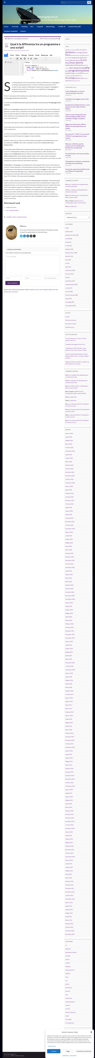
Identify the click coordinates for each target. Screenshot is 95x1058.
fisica (67, 55)
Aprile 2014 (68, 804)
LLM (66, 277)
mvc (71, 67)
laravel (83, 60)
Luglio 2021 (68, 571)
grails (83, 55)
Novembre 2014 (70, 779)
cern (77, 50)
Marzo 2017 (68, 708)
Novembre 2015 (70, 740)
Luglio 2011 (68, 906)
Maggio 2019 (69, 652)
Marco (6, 50)
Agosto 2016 (69, 715)
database (70, 52)
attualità (67, 238)
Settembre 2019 (70, 638)
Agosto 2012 (69, 860)
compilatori (9, 217)
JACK (67, 190)
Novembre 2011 (70, 892)
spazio (67, 298)
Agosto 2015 (69, 751)
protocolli (76, 73)
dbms (76, 52)
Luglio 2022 (68, 535)
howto (69, 57)
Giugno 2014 (69, 796)
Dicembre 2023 (69, 500)
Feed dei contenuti (70, 320)
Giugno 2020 (69, 610)
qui (58, 122)
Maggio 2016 (69, 722)
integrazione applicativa (79, 57)
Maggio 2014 (69, 800)
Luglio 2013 (68, 835)
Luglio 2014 (68, 793)
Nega (68, 1051)
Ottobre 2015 (69, 744)
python (81, 73)
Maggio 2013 (69, 842)
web (66, 80)
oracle (82, 68)
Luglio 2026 (68, 437)
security (72, 75)
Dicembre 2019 (69, 631)
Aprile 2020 (68, 617)
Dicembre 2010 (69, 930)
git (80, 55)
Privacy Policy (73, 1055)
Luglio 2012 (68, 863)
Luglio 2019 (68, 645)
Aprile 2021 (68, 578)
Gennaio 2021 (69, 588)
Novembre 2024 (70, 476)
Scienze (23, 31)
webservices (75, 80)
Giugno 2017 (69, 701)
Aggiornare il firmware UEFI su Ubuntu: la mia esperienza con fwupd (75, 126)
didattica (67, 256)
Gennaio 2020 (69, 627)
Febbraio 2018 (69, 691)
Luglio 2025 (68, 454)
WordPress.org (69, 327)
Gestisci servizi (52, 1046)
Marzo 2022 (68, 550)
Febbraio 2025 (69, 465)
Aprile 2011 (68, 916)
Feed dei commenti (70, 323)
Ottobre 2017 (69, 694)
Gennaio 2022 (69, 553)
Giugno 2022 (69, 539)
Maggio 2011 (69, 913)
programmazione (24, 50)
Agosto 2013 (69, 832)
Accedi (67, 316)
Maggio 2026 (69, 440)
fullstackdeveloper (75, 55)
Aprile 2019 (68, 655)
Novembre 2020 (70, 595)
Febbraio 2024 (69, 493)
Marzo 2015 (68, 765)
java (72, 60)
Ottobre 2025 (69, 447)
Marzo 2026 (68, 444)
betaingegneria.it (47, 17)
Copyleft (40, 26)
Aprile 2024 (68, 490)
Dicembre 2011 (69, 888)
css (86, 49)
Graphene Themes (19, 1055)
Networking (50, 26)
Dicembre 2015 (69, 737)
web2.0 (70, 80)
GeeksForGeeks (11, 207)
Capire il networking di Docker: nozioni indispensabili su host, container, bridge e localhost (76, 116)
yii (79, 80)
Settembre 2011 (70, 899)
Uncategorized (69, 305)
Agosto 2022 (69, 532)
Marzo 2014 (68, 807)
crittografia (82, 50)
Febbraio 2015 (69, 768)
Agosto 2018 (69, 673)
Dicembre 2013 (69, 818)
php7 (14, 217)
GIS (66, 263)
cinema (67, 242)
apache (67, 50)
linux (67, 63)
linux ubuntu (76, 62)
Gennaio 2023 (69, 518)
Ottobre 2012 (69, 853)
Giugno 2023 (69, 511)
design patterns (82, 52)
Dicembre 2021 (69, 557)
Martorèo (74, 206)
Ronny (67, 409)
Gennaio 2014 (69, 814)
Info (31, 26)
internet (12, 50)
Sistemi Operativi (70, 295)
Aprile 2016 (68, 726)
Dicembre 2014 (69, 775)
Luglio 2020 (68, 606)
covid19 (67, 245)
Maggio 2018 (69, 680)
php (87, 67)
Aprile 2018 (68, 684)
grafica (67, 267)
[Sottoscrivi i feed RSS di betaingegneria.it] (5, 2)
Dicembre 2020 (69, 592)
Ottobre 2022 (69, 525)
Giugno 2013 (69, 839)
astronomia (72, 49)
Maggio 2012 (69, 871)
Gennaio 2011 (69, 927)
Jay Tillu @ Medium (12, 210)
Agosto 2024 (69, 486)
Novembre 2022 (70, 521)
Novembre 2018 (70, 662)
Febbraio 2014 (69, 811)
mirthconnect (78, 65)
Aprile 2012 (68, 874)
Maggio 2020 (69, 613)
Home (6, 26)
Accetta (53, 1051)
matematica (69, 65)
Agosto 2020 (69, 602)
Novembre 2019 (70, 634)
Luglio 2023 (68, 507)
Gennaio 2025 (69, 468)
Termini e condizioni (11, 31)
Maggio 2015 (69, 761)
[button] (91, 1032)
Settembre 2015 (70, 747)
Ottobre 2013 (69, 825)
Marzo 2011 (68, 920)
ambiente (68, 231)
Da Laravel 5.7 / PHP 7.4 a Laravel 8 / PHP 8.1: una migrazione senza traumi (77, 136)
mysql (76, 68)
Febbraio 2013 (69, 846)
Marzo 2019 (68, 659)
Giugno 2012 (69, 867)
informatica (17, 50)
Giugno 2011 (69, 909)
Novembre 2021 (70, 560)
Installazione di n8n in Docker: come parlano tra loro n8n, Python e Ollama (77, 107)
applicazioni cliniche (71, 235)
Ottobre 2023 (69, 504)
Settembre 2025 (70, 451)
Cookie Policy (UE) (74, 26)
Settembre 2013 (70, 828)
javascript (77, 60)
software (77, 75)
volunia (85, 78)
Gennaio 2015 (69, 772)
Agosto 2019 (69, 641)
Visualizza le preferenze (84, 1051)
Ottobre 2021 (69, 564)
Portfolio (15, 26)
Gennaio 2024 (69, 497)
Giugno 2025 (69, 458)
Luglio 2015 (68, 754)
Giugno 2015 (69, 758)
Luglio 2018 (68, 677)
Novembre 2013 (70, 821)
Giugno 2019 (69, 648)
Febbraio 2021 (69, 585)
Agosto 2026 (69, 433)
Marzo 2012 (68, 878)
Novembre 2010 (70, 934)
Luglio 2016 (68, 719)
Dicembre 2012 (69, 849)
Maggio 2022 (69, 543)
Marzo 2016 (68, 729)
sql (80, 75)
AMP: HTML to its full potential (49, 38)
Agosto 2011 (69, 902)
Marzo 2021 (68, 581)
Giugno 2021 (69, 574)
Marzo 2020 (68, 620)
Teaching (24, 26)
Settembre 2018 (70, 669)
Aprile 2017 (68, 705)
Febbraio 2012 (69, 881)
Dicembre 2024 (69, 472)
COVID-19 (61, 26)
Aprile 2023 (68, 514)
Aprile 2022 (68, 546)
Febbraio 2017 (69, 712)
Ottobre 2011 (69, 895)
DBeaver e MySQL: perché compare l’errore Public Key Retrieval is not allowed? (74, 146)
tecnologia (70, 78)
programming (69, 73)
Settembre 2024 (70, 483)
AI (66, 228)
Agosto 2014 (69, 789)
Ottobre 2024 (69, 479)
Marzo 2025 (68, 461)
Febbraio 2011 (69, 923)
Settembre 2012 (70, 856)
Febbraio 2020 (69, 624)
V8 (19, 171)
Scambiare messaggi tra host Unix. (77, 99)
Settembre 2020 (70, 599)
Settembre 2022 (70, 528)
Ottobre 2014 (69, 782)
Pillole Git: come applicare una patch (17, 38)
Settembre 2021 (70, 567)
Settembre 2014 (70, 786)
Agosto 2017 (69, 698)
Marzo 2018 (68, 687)
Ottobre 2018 (69, 666)
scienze (67, 288)
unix (82, 78)
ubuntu (77, 78)
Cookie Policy (65, 1055)
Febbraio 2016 (69, 733)
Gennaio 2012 (69, 885)
